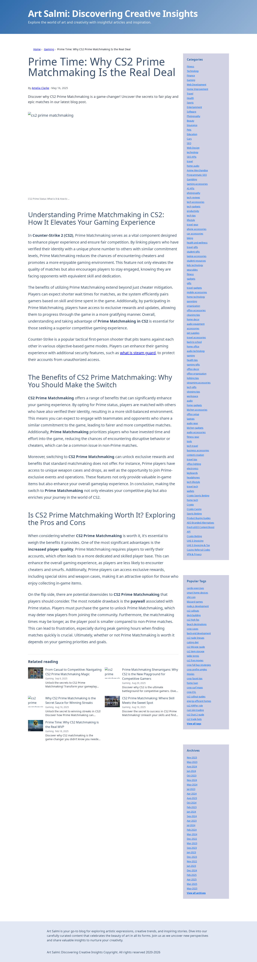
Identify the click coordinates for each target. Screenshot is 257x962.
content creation (195, 455)
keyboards (192, 473)
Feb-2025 (192, 875)
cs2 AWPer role (195, 705)
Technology (193, 71)
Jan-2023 (191, 852)
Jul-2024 (191, 825)
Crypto (190, 504)
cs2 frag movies (195, 660)
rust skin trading (195, 710)
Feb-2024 (192, 829)
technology (192, 152)
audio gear (192, 423)
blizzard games (195, 601)
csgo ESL (191, 692)
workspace (192, 396)
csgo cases (192, 628)
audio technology (196, 351)
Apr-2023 (192, 820)
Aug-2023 (192, 798)
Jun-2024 (191, 771)
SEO (189, 143)
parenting (192, 301)
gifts (189, 283)
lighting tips (193, 378)
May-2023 (192, 762)
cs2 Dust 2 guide (195, 714)
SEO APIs (191, 156)
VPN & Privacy (194, 554)
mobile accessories (197, 292)
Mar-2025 (192, 884)
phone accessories (196, 229)
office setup (193, 414)
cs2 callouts (193, 610)
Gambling (192, 179)
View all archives (196, 893)
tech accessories (195, 202)
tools (189, 441)
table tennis (193, 656)
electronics (192, 468)
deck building (194, 615)
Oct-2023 (191, 775)
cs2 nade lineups (195, 637)
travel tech (192, 486)
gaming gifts (193, 364)
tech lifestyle (193, 482)
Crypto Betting (194, 536)
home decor (193, 319)
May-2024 (192, 784)
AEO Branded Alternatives (200, 522)
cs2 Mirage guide (196, 646)
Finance (191, 75)
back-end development (199, 633)
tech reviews (193, 197)
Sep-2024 (192, 816)
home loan (192, 683)
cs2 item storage (195, 651)
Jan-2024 (191, 811)
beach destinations (197, 624)
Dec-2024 (192, 870)
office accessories (196, 310)
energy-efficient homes (199, 701)
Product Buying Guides (199, 518)
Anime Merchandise (197, 170)
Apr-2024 (192, 793)
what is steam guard (138, 352)
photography (193, 193)
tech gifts (191, 387)
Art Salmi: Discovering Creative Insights (113, 13)
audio (190, 400)
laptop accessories (196, 256)
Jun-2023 (191, 866)
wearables (192, 269)
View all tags (194, 723)
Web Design (193, 147)
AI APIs (190, 188)
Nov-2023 (192, 757)
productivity (193, 211)
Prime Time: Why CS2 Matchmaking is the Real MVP (72, 724)
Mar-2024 (192, 834)
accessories (193, 328)
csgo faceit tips (194, 678)
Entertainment (194, 107)
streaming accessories (199, 382)
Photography (193, 116)
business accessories (198, 450)
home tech (192, 500)
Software (191, 111)
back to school (194, 342)
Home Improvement (197, 89)
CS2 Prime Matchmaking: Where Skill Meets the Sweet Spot (148, 700)
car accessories (195, 233)
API (188, 531)
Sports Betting (194, 513)
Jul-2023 (191, 789)
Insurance (192, 125)
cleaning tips (193, 315)
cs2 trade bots (194, 719)
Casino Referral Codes (198, 549)
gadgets (191, 278)
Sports (190, 102)
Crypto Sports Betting (198, 495)
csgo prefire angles (197, 669)
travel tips (192, 459)
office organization (196, 373)
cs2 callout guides (196, 696)
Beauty (190, 120)
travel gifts (192, 247)
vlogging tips (193, 391)
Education (192, 134)
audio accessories (196, 432)
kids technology (195, 265)
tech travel (192, 446)
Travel (190, 93)
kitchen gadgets (195, 427)
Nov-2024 (192, 780)
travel (190, 161)
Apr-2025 (192, 879)
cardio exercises (195, 588)
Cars (189, 138)
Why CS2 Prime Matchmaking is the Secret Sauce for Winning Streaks (70, 700)
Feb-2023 (192, 807)
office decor (193, 369)
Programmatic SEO (197, 175)
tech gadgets (193, 206)
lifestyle (191, 220)
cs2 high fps (193, 619)
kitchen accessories (197, 409)
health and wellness (197, 242)
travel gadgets (194, 287)
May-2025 (192, 888)
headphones (193, 477)
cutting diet (192, 642)
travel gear (192, 224)
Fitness (190, 66)
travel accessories (196, 337)
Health (190, 98)
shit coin (191, 597)
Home (37, 49)
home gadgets (194, 405)
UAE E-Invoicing (195, 540)
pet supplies (193, 333)
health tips (192, 360)
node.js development (198, 606)
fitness (190, 274)
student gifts (193, 251)
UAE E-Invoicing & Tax (198, 545)
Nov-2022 (192, 861)
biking (190, 238)
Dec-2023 (192, 856)
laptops (191, 418)
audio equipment (196, 324)
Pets (189, 129)
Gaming (49, 49)
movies (190, 674)
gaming (191, 355)
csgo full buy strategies (199, 665)
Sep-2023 (192, 847)
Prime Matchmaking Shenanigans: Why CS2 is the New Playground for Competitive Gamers (150, 674)
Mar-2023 (192, 843)
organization (193, 305)
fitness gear (193, 436)
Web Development (196, 84)
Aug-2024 (192, 766)
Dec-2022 (192, 838)
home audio (193, 165)
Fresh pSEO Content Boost (200, 527)
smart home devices (197, 592)
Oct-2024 (191, 802)
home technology (196, 296)
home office (193, 346)
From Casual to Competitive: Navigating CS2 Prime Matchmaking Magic (73, 671)
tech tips (191, 215)
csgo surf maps (195, 687)
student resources (196, 260)
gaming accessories (197, 184)
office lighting (194, 464)
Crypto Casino (194, 509)
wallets (190, 491)
